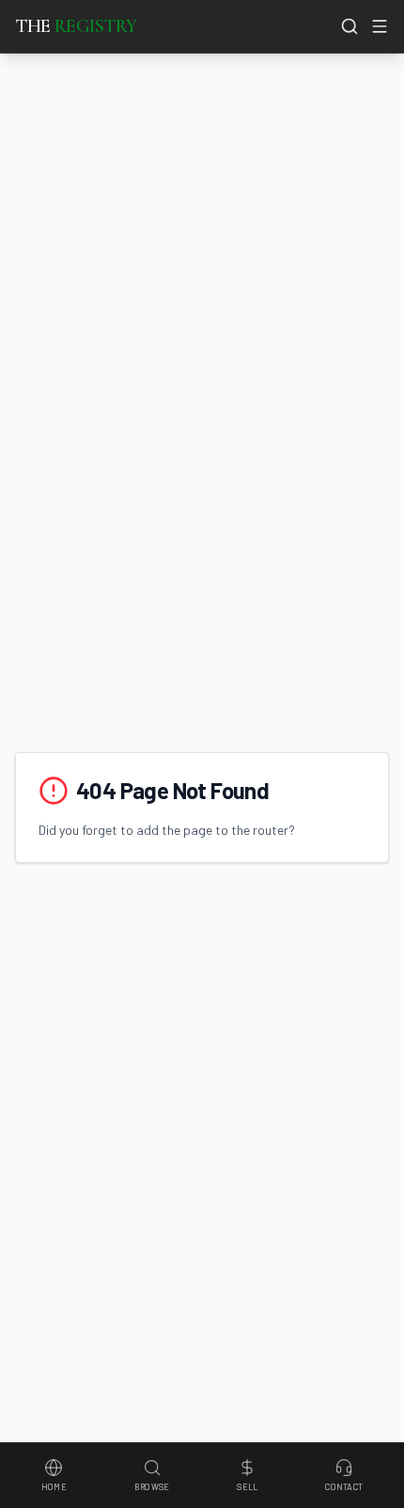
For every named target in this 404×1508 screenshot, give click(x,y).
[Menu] (379, 26)
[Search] (349, 26)
